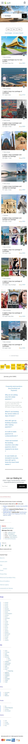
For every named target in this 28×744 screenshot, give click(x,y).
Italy (6, 619)
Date (8, 29)
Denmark (7, 608)
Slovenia (7, 635)
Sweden (6, 604)
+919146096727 (11, 534)
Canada (6, 722)
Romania (7, 624)
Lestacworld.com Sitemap (6, 588)
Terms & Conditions (5, 581)
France (6, 616)
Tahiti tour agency (4, 584)
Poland (6, 612)
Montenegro (7, 633)
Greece (6, 629)
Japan (6, 650)
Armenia (6, 640)
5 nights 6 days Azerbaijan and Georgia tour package (11, 123)
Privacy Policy (3, 574)
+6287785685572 (13, 537)
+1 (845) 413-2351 (11, 532)
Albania (6, 630)
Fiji (5, 706)
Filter (19, 29)
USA (6, 720)
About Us (2, 558)
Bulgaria (7, 632)
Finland (6, 602)
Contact (5, 568)
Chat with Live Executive (10, 538)
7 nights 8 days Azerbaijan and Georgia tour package (11, 187)
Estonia (6, 627)
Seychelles (7, 692)
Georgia (6, 637)
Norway (6, 605)
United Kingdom (8, 613)
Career (1, 570)
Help (1, 565)
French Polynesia (9, 707)
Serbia (6, 626)
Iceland (6, 607)
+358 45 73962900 (12, 535)
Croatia (6, 621)
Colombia (7, 723)
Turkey (6, 638)
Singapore (7, 675)
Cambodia (7, 652)
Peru (6, 725)
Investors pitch (3, 561)
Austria (6, 622)
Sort (14, 29)
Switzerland (7, 610)
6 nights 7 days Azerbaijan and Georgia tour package (11, 155)
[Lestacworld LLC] (23, 55)
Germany (7, 615)
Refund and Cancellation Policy (7, 577)
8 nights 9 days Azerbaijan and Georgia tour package (11, 218)
